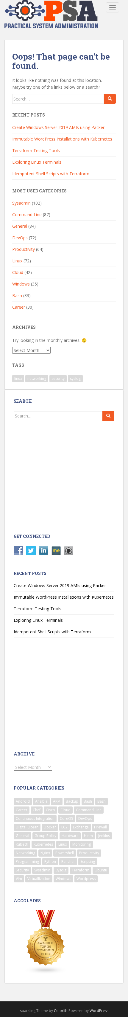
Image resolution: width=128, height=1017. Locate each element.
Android (23, 801)
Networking (25, 852)
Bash (17, 295)
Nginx (45, 852)
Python (50, 861)
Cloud (17, 272)
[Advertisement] (62, 476)
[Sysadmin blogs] (46, 942)
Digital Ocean (27, 827)
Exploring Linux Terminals (36, 162)
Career (18, 307)
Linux (17, 261)
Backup (72, 801)
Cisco (50, 809)
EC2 (64, 827)
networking (36, 378)
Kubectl (22, 844)
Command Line (27, 214)
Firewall (100, 827)
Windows (21, 284)
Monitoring (81, 844)
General (19, 226)
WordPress (99, 1010)
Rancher (68, 861)
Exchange (81, 827)
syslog (75, 378)
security (58, 378)
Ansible (41, 801)
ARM (56, 801)
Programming (27, 861)
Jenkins (104, 835)
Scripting (87, 861)
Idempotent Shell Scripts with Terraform (50, 173)
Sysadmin (21, 203)
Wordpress (86, 878)
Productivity (23, 249)
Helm (88, 835)
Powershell (64, 852)
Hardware (70, 835)
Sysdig (61, 870)
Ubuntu (101, 870)
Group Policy (45, 835)
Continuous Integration (35, 818)
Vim (19, 878)
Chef (36, 809)
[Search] (110, 99)
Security (22, 870)
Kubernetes (43, 844)
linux (18, 378)
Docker (50, 827)
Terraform (80, 870)
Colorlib (61, 1010)
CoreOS (66, 818)
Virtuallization (38, 878)
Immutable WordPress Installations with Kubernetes (62, 139)
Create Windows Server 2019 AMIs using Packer (58, 127)
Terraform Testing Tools (36, 150)
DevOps (20, 237)
